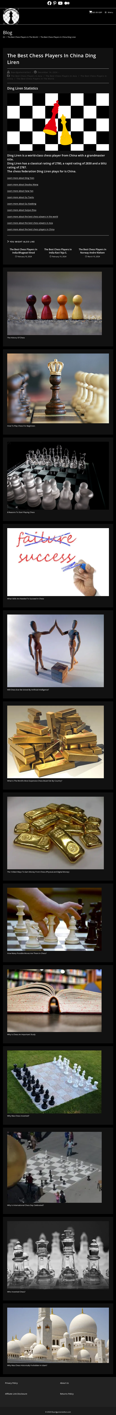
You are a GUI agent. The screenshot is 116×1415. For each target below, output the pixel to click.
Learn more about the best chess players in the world (32, 216)
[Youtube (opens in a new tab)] (60, 3)
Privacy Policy (11, 1383)
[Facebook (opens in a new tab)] (49, 3)
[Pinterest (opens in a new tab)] (54, 3)
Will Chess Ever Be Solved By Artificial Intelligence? (28, 689)
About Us (64, 1383)
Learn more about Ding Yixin (20, 178)
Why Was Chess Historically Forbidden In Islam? (27, 1365)
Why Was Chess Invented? (18, 1116)
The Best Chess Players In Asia (26, 76)
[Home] (4, 37)
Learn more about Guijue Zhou (21, 210)
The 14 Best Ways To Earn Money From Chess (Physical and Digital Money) (38, 872)
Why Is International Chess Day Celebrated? (25, 1205)
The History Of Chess (16, 337)
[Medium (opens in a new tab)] (66, 3)
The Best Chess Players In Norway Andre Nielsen (92, 251)
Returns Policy (67, 1393)
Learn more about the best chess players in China (30, 229)
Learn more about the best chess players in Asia (30, 223)
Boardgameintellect (21, 72)
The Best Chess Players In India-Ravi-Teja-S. (58, 251)
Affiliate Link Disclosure (16, 1393)
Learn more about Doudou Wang (22, 184)
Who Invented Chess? (16, 1291)
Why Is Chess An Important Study (21, 1034)
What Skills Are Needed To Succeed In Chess (25, 598)
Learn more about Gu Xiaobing (21, 203)
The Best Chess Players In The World (35, 78)
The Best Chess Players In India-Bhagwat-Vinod (23, 251)
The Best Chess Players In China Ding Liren (58, 37)
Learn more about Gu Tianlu (20, 197)
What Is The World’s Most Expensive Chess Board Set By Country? (34, 780)
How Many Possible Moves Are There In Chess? (27, 953)
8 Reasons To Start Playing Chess (21, 512)
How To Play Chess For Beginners (21, 426)
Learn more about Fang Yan (20, 191)
